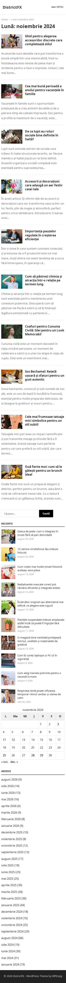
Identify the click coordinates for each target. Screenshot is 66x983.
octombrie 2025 (11, 845)
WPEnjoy (57, 976)
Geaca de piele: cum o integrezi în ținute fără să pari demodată (37, 533)
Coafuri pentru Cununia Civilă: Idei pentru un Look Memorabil (44, 330)
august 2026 (9, 779)
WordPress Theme (37, 976)
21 (32, 747)
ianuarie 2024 (10, 964)
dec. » (14, 762)
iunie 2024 (8, 951)
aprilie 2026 (9, 806)
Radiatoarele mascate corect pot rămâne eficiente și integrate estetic (38, 586)
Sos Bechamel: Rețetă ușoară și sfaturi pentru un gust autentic (44, 375)
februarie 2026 (11, 819)
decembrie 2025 (12, 832)
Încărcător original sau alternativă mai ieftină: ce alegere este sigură (40, 603)
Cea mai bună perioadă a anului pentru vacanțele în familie (44, 90)
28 (32, 755)
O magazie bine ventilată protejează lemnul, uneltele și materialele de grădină (39, 641)
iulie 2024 (7, 945)
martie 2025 (9, 892)
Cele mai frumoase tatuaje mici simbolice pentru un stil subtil (44, 420)
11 (4, 740)
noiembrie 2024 (11, 918)
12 (13, 740)
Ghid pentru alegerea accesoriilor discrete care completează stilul (43, 40)
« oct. (4, 762)
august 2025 (9, 859)
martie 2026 (9, 812)
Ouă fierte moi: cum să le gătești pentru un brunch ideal (43, 470)
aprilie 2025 (9, 885)
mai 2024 (7, 958)
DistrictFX (12, 7)
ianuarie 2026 (10, 826)
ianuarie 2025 (10, 905)
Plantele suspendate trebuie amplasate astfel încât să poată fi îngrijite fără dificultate (40, 623)
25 (4, 755)
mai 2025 (7, 879)
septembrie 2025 (12, 852)
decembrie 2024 (12, 912)
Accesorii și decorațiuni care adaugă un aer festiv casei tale (43, 185)
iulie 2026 (7, 786)
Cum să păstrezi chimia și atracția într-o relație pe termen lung (43, 280)
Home (4, 19)
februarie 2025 (11, 898)
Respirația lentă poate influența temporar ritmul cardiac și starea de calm (39, 694)
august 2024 (9, 938)
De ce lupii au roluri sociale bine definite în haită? (41, 135)
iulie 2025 (7, 865)
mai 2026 (7, 799)
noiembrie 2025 (11, 839)
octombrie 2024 (11, 925)
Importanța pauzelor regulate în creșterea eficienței (40, 235)
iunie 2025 (8, 872)
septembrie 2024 (12, 931)
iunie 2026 (8, 793)
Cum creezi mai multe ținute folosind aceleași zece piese (39, 568)
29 (41, 755)
